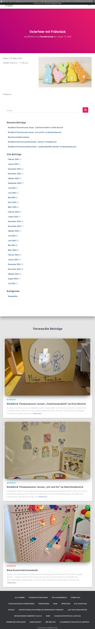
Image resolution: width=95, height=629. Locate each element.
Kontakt (11, 610)
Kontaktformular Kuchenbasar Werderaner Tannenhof (41, 610)
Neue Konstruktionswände (18, 137)
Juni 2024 (12, 241)
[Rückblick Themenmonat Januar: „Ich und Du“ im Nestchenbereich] (47, 450)
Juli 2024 (11, 236)
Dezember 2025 (14, 169)
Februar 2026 (13, 159)
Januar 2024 (13, 260)
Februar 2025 (13, 212)
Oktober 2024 (13, 231)
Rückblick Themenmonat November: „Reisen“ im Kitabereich (32, 142)
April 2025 (12, 202)
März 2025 (12, 207)
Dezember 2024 (14, 221)
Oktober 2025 (13, 178)
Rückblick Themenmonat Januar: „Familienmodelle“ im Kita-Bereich (35, 128)
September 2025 (14, 183)
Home (55, 604)
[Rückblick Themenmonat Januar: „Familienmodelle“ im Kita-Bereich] (47, 367)
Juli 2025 (11, 188)
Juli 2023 (11, 284)
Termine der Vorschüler (16, 622)
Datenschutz (53, 628)
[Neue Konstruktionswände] (47, 533)
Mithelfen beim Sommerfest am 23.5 (28, 616)
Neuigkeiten (13, 296)
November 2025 (14, 174)
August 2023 (13, 279)
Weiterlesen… (38, 414)
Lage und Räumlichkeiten (77, 610)
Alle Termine (20, 597)
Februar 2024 (13, 255)
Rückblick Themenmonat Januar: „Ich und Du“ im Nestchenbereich (34, 132)
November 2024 (14, 226)
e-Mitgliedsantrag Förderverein (21, 604)
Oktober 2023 (13, 274)
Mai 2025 (11, 198)
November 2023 (14, 269)
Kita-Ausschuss (80, 604)
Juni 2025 (12, 193)
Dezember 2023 (14, 264)
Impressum (65, 604)
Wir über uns (51, 622)
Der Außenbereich (59, 597)
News (48, 616)
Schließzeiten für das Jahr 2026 (67, 616)
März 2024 (12, 250)
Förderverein (43, 604)
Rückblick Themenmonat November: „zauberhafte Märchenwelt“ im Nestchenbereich (42, 147)
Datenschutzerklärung (38, 597)
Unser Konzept (36, 622)
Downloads (75, 597)
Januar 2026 (13, 164)
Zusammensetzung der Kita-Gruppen (74, 622)
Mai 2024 (11, 245)
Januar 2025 (13, 217)
